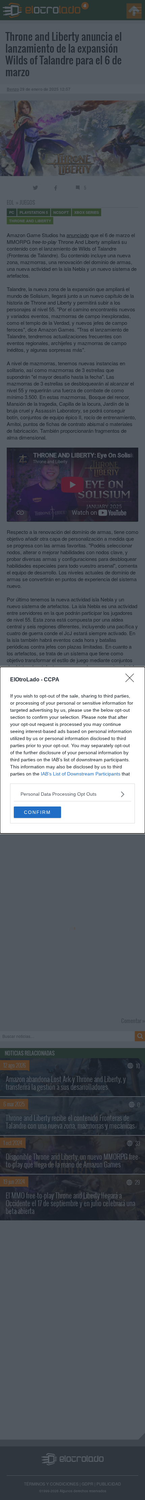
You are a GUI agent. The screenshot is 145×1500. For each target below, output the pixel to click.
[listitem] (72, 794)
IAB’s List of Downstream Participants (80, 773)
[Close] (131, 680)
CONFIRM (37, 812)
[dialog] (72, 750)
